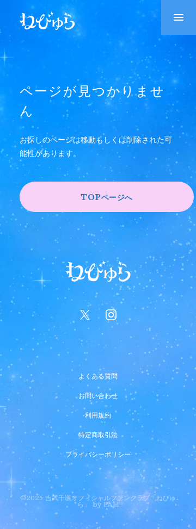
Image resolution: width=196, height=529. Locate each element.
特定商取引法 (98, 433)
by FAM (106, 504)
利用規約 (98, 413)
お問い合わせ (98, 394)
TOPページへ (107, 196)
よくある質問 (98, 374)
